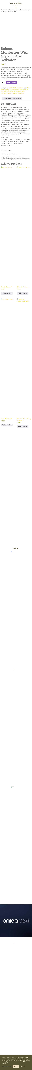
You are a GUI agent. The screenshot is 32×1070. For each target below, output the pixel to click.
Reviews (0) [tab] (17, 98)
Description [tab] (7, 98)
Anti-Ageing (5, 89)
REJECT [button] (23, 1066)
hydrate (25, 89)
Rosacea (14, 93)
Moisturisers (18, 88)
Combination (14, 89)
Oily (13, 91)
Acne (28, 88)
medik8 (11, 88)
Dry (20, 89)
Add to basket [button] (6, 293)
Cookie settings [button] (6, 1066)
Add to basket (11, 82)
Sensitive (21, 93)
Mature (3, 91)
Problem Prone (6, 93)
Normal (9, 91)
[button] (16, 7)
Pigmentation (20, 91)
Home (3, 10)
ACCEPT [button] (16, 1066)
